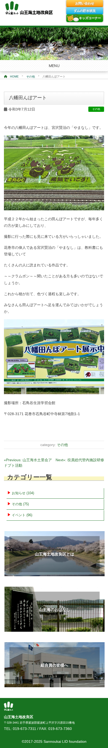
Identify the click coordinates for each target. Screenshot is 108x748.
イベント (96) (22, 515)
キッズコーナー (90, 18)
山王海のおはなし (54, 609)
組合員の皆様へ (54, 665)
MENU (54, 65)
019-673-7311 (24, 729)
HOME (14, 76)
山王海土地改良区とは (54, 554)
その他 (30, 76)
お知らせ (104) (23, 493)
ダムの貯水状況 (85, 11)
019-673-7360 (60, 729)
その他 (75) (20, 504)
